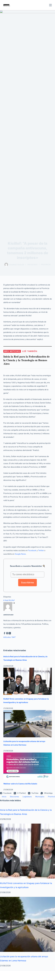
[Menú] (50, 5)
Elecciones (14, 796)
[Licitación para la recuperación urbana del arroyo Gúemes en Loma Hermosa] (27, 723)
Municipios (39, 796)
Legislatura (27, 796)
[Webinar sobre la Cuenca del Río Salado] (27, 766)
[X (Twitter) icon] (10, 634)
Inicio (4, 796)
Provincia (46, 264)
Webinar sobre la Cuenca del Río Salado (20, 784)
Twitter (41, 550)
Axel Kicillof (9, 600)
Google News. (20, 554)
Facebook (32, 550)
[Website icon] (7, 634)
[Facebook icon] (4, 634)
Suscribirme (27, 582)
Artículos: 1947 (9, 637)
